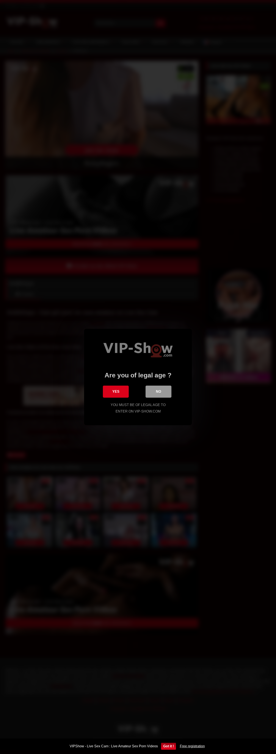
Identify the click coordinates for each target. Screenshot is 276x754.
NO (158, 391)
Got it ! (168, 746)
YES (115, 391)
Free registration (192, 746)
